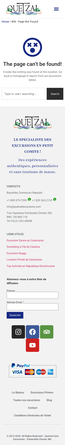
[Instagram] (18, 332)
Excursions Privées (42, 392)
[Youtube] (32, 345)
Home (5, 21)
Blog (49, 400)
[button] (56, 9)
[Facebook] (32, 332)
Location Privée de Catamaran (24, 259)
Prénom (11, 290)
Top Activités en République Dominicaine (31, 266)
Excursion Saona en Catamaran (25, 240)
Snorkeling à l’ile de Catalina (23, 246)
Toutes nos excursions (26, 400)
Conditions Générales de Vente (32, 415)
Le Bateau (18, 392)
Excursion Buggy (17, 253)
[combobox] (23, 94)
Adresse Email (15, 302)
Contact (32, 407)
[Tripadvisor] (46, 332)
